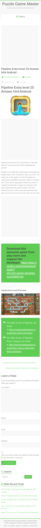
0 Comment (22, 82)
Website (4, 441)
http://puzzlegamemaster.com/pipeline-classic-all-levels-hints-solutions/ (21, 348)
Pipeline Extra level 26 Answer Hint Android (22, 368)
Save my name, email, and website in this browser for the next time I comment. (20, 456)
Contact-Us (25, 526)
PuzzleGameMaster (11, 77)
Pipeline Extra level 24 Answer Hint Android (18, 363)
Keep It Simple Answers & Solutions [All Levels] (19, 496)
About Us (18, 526)
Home (5, 526)
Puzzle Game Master (20, 4)
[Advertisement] (20, 45)
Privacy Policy (33, 526)
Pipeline (28, 77)
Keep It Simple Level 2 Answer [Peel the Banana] (19, 512)
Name (3, 418)
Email (3, 429)
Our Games (11, 526)
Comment (5, 387)
